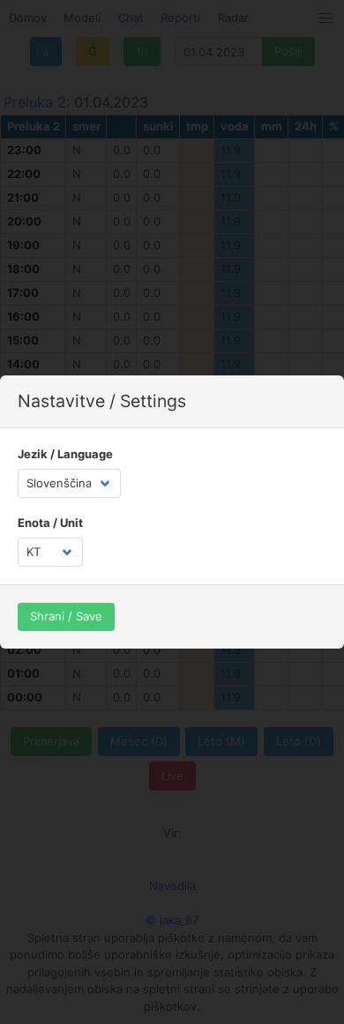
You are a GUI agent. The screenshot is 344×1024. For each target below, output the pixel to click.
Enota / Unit (50, 523)
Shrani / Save (66, 616)
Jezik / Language (65, 454)
